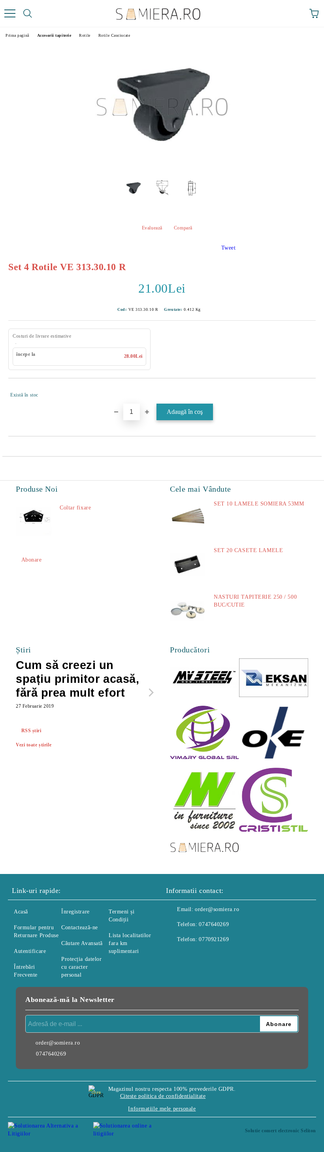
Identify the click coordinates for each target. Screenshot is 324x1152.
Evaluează (152, 228)
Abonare (31, 560)
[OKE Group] (273, 733)
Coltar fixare (75, 508)
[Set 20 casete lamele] (187, 564)
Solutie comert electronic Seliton (280, 1130)
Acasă (21, 912)
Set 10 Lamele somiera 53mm (259, 504)
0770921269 (214, 939)
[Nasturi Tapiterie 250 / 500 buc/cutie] (187, 611)
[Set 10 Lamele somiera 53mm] (187, 518)
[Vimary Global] (204, 733)
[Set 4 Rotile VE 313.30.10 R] (162, 166)
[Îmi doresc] (304, 391)
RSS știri (31, 730)
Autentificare (30, 951)
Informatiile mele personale (162, 1109)
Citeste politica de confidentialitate (163, 1096)
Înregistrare (75, 912)
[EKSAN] (273, 678)
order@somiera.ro (217, 909)
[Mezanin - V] (204, 801)
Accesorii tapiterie (54, 35)
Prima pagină (17, 35)
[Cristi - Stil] (273, 801)
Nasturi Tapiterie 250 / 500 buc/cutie (255, 601)
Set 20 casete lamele (248, 550)
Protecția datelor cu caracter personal (81, 967)
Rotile (84, 35)
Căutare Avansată (82, 943)
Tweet (228, 248)
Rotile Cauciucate (114, 35)
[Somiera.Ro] (204, 848)
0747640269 (214, 924)
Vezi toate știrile (33, 745)
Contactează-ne (79, 927)
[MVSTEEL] (204, 678)
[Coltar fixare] (33, 521)
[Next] (149, 692)
